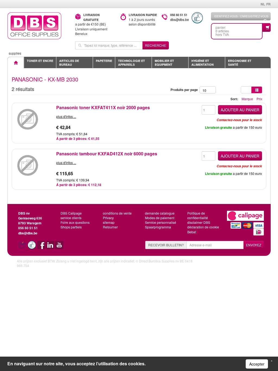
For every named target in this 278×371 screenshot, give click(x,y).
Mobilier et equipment (164, 63)
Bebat (191, 231)
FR (268, 4)
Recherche (155, 45)
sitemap (109, 222)
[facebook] (41, 246)
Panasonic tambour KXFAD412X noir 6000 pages (106, 153)
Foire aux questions (75, 222)
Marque (247, 98)
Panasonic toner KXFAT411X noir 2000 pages (103, 107)
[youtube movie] (59, 246)
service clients (71, 217)
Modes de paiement (159, 217)
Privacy (108, 217)
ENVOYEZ (253, 245)
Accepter (256, 364)
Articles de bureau (69, 63)
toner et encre (40, 61)
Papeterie (104, 61)
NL (263, 4)
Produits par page (185, 89)
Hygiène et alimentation (202, 63)
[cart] (267, 27)
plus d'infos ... (66, 116)
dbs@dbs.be (179, 19)
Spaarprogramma (158, 227)
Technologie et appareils (131, 63)
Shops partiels (71, 227)
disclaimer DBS (198, 222)
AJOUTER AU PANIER (240, 109)
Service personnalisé (160, 222)
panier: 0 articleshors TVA (222, 31)
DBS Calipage (71, 213)
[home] (37, 25)
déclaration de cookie (203, 227)
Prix (259, 98)
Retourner (110, 227)
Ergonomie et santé (239, 63)
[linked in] (50, 246)
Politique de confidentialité (197, 215)
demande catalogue (160, 213)
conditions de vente (117, 213)
